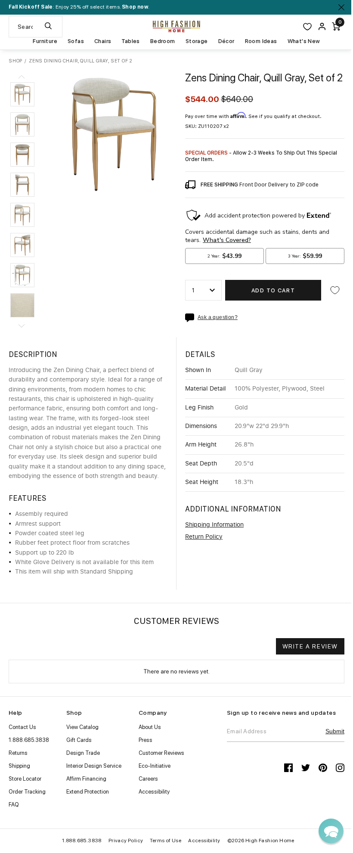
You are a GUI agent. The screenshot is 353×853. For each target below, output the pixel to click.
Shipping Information (214, 525)
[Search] (48, 26)
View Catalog (82, 727)
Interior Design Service (93, 766)
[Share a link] (191, 317)
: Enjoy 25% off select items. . (79, 7)
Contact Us (22, 727)
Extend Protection (87, 791)
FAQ (14, 804)
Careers (148, 778)
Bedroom (162, 41)
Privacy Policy (125, 840)
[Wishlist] (307, 27)
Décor (226, 41)
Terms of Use (165, 840)
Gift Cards (79, 740)
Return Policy (204, 537)
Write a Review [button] (310, 646)
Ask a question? (218, 317)
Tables (130, 41)
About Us (150, 727)
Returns (18, 753)
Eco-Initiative (154, 766)
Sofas (76, 41)
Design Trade (83, 753)
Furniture (45, 41)
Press (145, 740)
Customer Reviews (161, 753)
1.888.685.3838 (29, 740)
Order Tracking (27, 791)
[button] (22, 94)
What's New (304, 41)
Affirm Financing (86, 778)
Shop (15, 61)
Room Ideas (261, 41)
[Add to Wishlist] (334, 290)
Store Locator (25, 778)
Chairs (102, 41)
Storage (197, 41)
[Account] (322, 26)
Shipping (19, 766)
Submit (334, 731)
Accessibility (154, 791)
